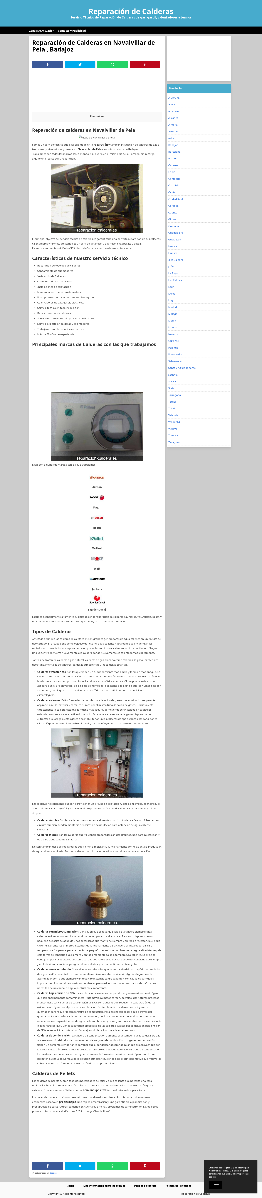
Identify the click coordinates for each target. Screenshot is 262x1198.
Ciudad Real (175, 199)
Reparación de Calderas (131, 11)
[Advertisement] (97, 91)
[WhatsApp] (112, 65)
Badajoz (53, 1173)
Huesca (172, 253)
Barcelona (174, 151)
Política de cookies (145, 1185)
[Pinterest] (145, 65)
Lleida (171, 293)
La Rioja (173, 273)
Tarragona (174, 395)
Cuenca (173, 212)
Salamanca (175, 361)
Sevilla (172, 381)
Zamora (173, 435)
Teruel (172, 401)
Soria (171, 388)
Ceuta (172, 192)
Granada (173, 226)
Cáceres (173, 165)
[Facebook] (48, 65)
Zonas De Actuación (41, 30)
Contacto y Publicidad (72, 30)
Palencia (173, 347)
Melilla (172, 320)
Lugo (171, 300)
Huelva (172, 246)
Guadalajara (175, 232)
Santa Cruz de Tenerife (182, 368)
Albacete (173, 111)
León (171, 286)
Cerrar (216, 1184)
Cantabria (174, 178)
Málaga (172, 314)
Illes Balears (175, 260)
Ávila (171, 138)
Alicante (173, 118)
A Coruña (174, 97)
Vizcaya (172, 428)
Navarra (173, 334)
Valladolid (174, 422)
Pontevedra (175, 354)
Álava (171, 104)
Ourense (173, 341)
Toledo (172, 408)
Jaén (171, 266)
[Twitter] (80, 65)
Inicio (70, 1185)
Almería (173, 124)
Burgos (172, 158)
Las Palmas (175, 280)
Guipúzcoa (174, 239)
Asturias (173, 131)
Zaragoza (174, 442)
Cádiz (171, 172)
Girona (172, 219)
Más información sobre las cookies (104, 1185)
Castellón (174, 185)
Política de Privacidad (178, 1185)
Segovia (173, 374)
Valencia (173, 415)
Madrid (172, 307)
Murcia (172, 327)
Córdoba (173, 205)
